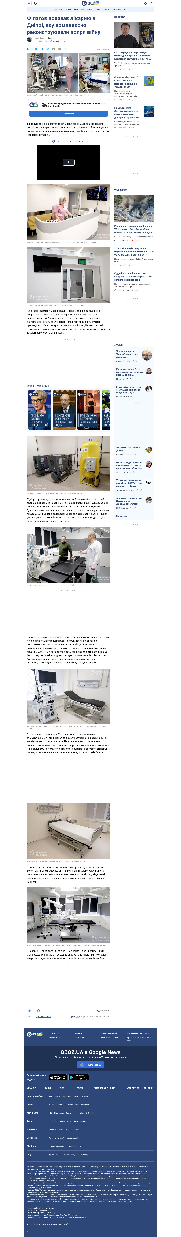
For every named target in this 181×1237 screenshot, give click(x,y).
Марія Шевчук (40, 38)
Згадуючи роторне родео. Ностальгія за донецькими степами (129, 501)
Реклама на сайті (56, 1038)
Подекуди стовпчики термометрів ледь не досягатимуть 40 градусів (125, 93)
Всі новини (149, 1088)
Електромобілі (66, 1121)
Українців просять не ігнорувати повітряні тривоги (132, 64)
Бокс (77, 1105)
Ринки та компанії (56, 1138)
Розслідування (101, 1088)
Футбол (52, 1105)
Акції (76, 1121)
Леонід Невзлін (122, 472)
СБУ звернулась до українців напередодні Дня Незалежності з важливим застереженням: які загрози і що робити (132, 56)
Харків (57, 1096)
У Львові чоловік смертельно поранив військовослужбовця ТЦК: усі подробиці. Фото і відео (134, 251)
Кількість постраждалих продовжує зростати (134, 237)
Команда (78, 1033)
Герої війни (57, 9)
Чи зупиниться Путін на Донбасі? (128, 449)
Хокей (70, 1105)
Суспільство (133, 1088)
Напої (60, 1130)
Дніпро (50, 38)
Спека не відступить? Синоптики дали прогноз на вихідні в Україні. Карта (126, 82)
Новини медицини (56, 1146)
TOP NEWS (120, 190)
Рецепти (52, 1130)
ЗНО (87, 1113)
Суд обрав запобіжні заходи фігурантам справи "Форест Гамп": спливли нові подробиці (133, 276)
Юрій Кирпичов (122, 508)
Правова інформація (109, 1033)
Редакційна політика (43, 1017)
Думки (118, 345)
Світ (62, 1088)
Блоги (113, 1088)
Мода (73, 1155)
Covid (80, 1146)
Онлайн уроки (72, 1113)
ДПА (81, 1113)
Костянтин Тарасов (123, 361)
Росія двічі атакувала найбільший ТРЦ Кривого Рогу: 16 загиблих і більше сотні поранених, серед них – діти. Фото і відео (133, 229)
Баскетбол (61, 1105)
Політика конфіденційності (138, 1033)
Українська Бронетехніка (125, 490)
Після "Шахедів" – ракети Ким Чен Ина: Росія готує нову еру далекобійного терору (129, 465)
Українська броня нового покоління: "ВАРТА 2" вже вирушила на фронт (129, 483)
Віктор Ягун (120, 379)
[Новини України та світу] (75, 1017)
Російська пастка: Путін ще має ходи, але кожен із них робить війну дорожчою (129, 372)
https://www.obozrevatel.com (114, 1167)
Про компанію (54, 1033)
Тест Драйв (53, 1121)
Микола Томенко (122, 397)
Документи (79, 1038)
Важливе (120, 16)
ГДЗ (50, 1113)
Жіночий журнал (84, 1155)
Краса (66, 1155)
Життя (80, 1088)
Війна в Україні (71, 9)
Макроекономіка (72, 1138)
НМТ (93, 1113)
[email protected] (58, 1217)
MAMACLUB (71, 1146)
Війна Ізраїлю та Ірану (90, 9)
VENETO (106, 9)
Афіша (51, 1155)
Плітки (59, 1155)
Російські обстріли (120, 9)
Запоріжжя (66, 1096)
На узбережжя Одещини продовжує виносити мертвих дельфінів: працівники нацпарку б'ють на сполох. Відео (126, 112)
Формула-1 (85, 1105)
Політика (48, 1088)
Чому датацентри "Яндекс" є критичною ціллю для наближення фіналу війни (127, 354)
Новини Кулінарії (72, 1130)
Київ (50, 1096)
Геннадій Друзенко (123, 455)
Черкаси (84, 1096)
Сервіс (83, 1121)
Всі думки (121, 516)
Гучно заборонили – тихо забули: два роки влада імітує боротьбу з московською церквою (128, 390)
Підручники (59, 1113)
